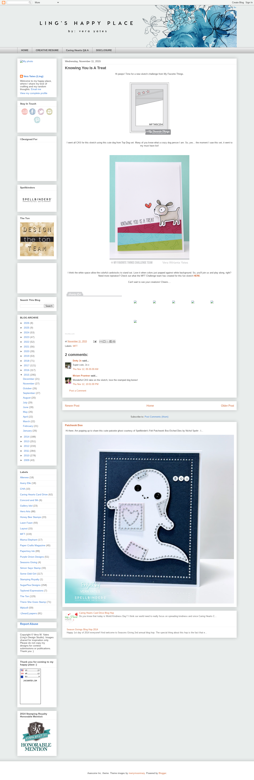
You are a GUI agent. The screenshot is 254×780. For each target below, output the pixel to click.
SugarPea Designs (30, 585)
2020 (27, 351)
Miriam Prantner (81, 375)
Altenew (24, 477)
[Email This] (101, 341)
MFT (75, 346)
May (25, 411)
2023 (27, 337)
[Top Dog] (135, 304)
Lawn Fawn (26, 522)
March (27, 421)
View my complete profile (33, 93)
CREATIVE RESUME (47, 50)
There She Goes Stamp (33, 602)
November (29, 383)
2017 (27, 365)
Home (150, 405)
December (29, 378)
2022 (27, 341)
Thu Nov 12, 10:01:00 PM (85, 384)
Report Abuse (29, 623)
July (25, 402)
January (27, 430)
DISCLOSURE (104, 50)
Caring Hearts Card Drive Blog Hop (96, 613)
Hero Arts (25, 511)
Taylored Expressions (31, 590)
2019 (27, 356)
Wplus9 (24, 607)
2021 (27, 346)
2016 (27, 370)
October (27, 388)
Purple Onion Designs (32, 556)
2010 (27, 455)
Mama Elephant (28, 539)
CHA (22, 488)
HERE (197, 275)
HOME (24, 50)
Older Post (227, 405)
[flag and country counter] (30, 703)
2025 (27, 327)
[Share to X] (107, 341)
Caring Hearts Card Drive (34, 494)
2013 (27, 441)
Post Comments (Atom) (156, 416)
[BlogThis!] (104, 341)
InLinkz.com (69, 334)
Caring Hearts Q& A (77, 50)
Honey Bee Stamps (30, 517)
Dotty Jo (77, 360)
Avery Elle (25, 483)
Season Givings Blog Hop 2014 (82, 629)
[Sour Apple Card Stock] (212, 304)
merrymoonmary (137, 773)
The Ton (24, 596)
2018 (27, 360)
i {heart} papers (28, 613)
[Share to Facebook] (110, 341)
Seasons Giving (28, 562)
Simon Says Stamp (30, 568)
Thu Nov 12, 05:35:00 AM (85, 369)
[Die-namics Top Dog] (154, 304)
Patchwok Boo (74, 425)
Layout (23, 528)
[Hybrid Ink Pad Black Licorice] (135, 323)
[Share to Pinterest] (114, 341)
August (27, 397)
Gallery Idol (26, 505)
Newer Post (72, 405)
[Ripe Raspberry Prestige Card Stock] (174, 304)
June (26, 407)
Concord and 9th (29, 500)
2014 (27, 436)
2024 (27, 332)
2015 (27, 374)
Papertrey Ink (27, 551)
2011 (27, 450)
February (28, 426)
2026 (27, 323)
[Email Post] (94, 341)
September (29, 393)
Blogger (162, 773)
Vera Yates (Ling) (33, 76)
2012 (27, 446)
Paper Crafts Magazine (32, 545)
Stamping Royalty (29, 579)
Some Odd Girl (28, 573)
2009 (27, 460)
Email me (36, 89)
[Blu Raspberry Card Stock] (193, 304)
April (26, 416)
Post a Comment (77, 390)
